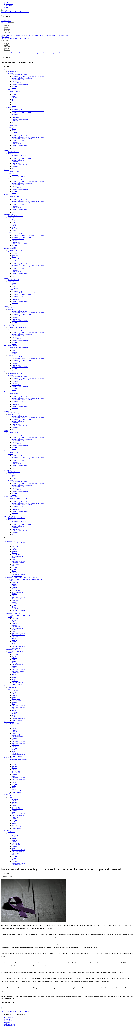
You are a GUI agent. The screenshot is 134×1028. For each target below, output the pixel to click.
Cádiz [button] (13, 96)
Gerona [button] (14, 285)
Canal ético (7, 1022)
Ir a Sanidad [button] (11, 832)
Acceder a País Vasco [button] (14, 472)
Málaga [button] (14, 104)
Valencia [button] (14, 353)
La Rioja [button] (6, 411)
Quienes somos (8, 1017)
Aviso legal (7, 1019)
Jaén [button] (13, 102)
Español (6, 25)
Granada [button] (14, 99)
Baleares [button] (6, 150)
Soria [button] (13, 227)
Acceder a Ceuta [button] (13, 308)
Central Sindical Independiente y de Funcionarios (15, 12)
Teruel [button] (13, 130)
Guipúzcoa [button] (15, 477)
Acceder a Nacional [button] (13, 71)
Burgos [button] (14, 221)
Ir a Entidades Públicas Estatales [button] (17, 759)
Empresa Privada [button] (16, 83)
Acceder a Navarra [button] (13, 452)
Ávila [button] (13, 219)
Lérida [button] (13, 286)
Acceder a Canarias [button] (13, 171)
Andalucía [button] (7, 89)
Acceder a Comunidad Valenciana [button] (18, 347)
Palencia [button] (14, 224)
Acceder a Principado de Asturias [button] (17, 498)
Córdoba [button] (14, 97)
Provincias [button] (11, 93)
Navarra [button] (6, 450)
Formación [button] (15, 86)
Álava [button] (13, 475)
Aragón (7, 35)
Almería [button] (14, 94)
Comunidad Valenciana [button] (11, 345)
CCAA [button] (10, 544)
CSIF (2, 1014)
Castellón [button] (14, 352)
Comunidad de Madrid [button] (10, 326)
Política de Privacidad (10, 1021)
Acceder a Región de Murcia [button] (16, 518)
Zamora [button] (14, 230)
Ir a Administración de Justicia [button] (16, 543)
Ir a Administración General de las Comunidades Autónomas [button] (25, 579)
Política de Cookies (9, 1024)
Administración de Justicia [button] (19, 74)
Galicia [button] (6, 391)
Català (6, 27)
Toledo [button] (14, 260)
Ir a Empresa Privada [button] (14, 723)
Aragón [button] (6, 124)
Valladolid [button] (15, 229)
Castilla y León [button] (8, 214)
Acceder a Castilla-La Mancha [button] (17, 250)
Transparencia (8, 5)
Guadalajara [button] (15, 258)
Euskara (7, 29)
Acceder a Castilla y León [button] (15, 216)
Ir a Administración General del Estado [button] (19, 615)
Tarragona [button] (15, 288)
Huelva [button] (14, 101)
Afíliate (6, 7)
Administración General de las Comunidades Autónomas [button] (28, 76)
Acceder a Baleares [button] (13, 152)
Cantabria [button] (7, 194)
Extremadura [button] (8, 372)
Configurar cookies (9, 1025)
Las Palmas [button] (15, 175)
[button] (8, 22)
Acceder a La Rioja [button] (13, 413)
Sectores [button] (10, 73)
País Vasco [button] (7, 470)
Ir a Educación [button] (12, 687)
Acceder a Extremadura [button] (15, 373)
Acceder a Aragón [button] (13, 125)
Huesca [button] (14, 129)
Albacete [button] (14, 253)
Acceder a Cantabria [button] (14, 196)
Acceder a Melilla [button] (13, 432)
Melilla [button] (6, 431)
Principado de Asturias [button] (10, 496)
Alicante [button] (14, 350)
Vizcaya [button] (14, 478)
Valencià (7, 32)
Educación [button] (15, 81)
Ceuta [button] (6, 306)
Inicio (6, 2)
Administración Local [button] (18, 79)
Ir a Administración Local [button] (15, 651)
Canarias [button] (6, 170)
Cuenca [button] (14, 257)
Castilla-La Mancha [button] (10, 248)
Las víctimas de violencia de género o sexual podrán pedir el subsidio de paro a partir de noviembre (39, 35)
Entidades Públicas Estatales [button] (20, 84)
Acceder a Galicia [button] (13, 393)
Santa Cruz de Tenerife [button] (18, 176)
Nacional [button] (7, 70)
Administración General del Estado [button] (22, 78)
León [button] (13, 222)
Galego (6, 30)
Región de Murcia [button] (9, 516)
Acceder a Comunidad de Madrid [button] (17, 327)
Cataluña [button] (6, 278)
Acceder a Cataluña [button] (13, 280)
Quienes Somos (8, 4)
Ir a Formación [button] (12, 796)
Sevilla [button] (14, 106)
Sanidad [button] (14, 88)
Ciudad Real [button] (15, 255)
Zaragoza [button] (14, 132)
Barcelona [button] (15, 283)
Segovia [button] (14, 225)
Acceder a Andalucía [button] (14, 91)
